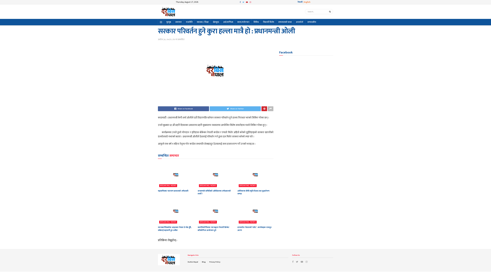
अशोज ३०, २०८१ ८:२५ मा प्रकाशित (171, 39)
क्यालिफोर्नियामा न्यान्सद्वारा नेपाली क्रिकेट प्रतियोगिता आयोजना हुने (213, 229)
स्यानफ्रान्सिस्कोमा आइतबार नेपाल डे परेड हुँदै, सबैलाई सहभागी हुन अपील (175, 229)
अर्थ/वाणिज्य (228, 22)
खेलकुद (216, 22)
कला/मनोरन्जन (243, 22)
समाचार (178, 22)
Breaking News (168, 185)
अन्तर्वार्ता (299, 22)
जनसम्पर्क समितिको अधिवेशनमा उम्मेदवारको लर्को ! (214, 192)
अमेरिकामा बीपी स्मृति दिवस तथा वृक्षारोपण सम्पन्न (253, 192)
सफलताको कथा (285, 22)
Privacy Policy (214, 262)
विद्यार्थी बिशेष (268, 22)
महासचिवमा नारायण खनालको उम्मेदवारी (173, 191)
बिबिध (256, 22)
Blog (203, 262)
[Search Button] (330, 11)
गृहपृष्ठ (168, 22)
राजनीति (189, 22)
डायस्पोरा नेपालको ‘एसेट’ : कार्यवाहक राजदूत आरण (254, 229)
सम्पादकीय (311, 22)
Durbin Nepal (193, 262)
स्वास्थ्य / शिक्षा (203, 22)
